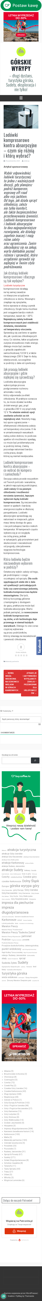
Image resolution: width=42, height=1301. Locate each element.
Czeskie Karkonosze (13, 1091)
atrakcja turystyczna (21, 850)
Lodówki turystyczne (14, 285)
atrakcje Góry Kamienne (31, 857)
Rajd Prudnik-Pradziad (30, 952)
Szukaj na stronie (10, 755)
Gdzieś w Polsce (11, 1100)
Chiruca (34, 874)
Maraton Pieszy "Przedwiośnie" (12, 930)
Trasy (6, 1171)
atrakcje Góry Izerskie (12, 853)
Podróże (6, 939)
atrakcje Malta (29, 863)
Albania (4, 850)
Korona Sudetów (27, 920)
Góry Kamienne (24, 893)
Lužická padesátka (8, 923)
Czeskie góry (30, 876)
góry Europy (18, 890)
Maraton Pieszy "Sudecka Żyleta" (18, 932)
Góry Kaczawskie (10, 893)
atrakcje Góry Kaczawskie (12, 857)
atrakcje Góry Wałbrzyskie (10, 860)
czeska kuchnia (16, 877)
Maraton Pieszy (10, 926)
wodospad (21, 977)
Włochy (7, 1177)
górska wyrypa (21, 886)
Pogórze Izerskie (16, 940)
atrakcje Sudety (12, 870)
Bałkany (27, 870)
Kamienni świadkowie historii (17, 1131)
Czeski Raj (8, 1085)
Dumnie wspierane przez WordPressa (20, 1293)
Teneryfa (29, 967)
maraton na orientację (26, 923)
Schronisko (31, 955)
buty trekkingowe (15, 874)
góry (36, 886)
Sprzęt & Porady (11, 1154)
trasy (4, 969)
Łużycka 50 (35, 980)
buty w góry (26, 874)
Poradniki (8, 1146)
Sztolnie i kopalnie (12, 1163)
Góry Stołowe (5, 896)
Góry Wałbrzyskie (26, 896)
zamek (4, 980)
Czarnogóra (9, 1079)
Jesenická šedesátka (8, 917)
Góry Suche (14, 896)
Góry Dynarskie (7, 890)
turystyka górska (14, 973)
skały (4, 958)
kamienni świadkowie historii (24, 917)
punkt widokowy (11, 949)
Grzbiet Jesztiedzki (12, 1123)
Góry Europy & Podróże (14, 1102)
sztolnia (23, 967)
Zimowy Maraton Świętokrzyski (19, 980)
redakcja (26, 161)
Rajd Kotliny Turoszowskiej (12, 952)
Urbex (6, 1174)
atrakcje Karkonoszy (13, 862)
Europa (5, 886)
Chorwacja (9, 1077)
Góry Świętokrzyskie (19, 899)
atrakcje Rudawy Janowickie (13, 866)
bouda (33, 870)
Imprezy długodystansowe (16, 1128)
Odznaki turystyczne (13, 1143)
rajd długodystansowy (29, 949)
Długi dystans (10, 1094)
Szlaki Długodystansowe (15, 1160)
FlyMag (19, 1296)
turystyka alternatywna (14, 970)
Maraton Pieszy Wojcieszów (11, 936)
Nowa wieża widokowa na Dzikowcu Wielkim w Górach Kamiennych (12, 681)
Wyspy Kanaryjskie (31, 977)
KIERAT (19, 920)
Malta (16, 923)
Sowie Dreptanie (13, 959)
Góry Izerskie (31, 890)
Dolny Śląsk (30, 881)
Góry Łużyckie (6, 899)
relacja (5, 955)
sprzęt (22, 958)
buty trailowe (5, 874)
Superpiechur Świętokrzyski (11, 967)
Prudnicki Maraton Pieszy (10, 943)
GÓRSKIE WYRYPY (21, 65)
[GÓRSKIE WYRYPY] (21, 52)
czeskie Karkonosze (11, 881)
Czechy (6, 876)
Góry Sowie (35, 893)
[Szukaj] (35, 760)
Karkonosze (9, 919)
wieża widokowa (9, 977)
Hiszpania (32, 899)
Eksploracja (9, 1097)
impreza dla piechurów (17, 903)
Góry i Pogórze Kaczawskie (16, 1108)
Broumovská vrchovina (14, 1074)
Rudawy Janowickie (17, 955)
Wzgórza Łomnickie (12, 1180)
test (34, 966)
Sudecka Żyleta (9, 963)
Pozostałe (8, 1148)
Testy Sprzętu (10, 1169)
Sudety (23, 962)
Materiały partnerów (12, 661)
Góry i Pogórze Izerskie (14, 1105)
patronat (27, 936)
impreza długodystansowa (15, 909)
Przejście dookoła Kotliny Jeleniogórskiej (20, 945)
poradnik (26, 940)
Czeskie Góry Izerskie (13, 1088)
